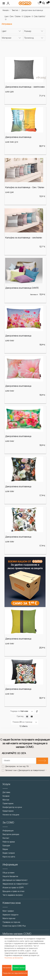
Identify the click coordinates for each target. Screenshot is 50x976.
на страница (27, 722)
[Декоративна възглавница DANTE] (24, 270)
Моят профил (8, 911)
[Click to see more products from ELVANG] (41, 78)
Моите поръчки (9, 918)
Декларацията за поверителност (31, 770)
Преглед (20, 716)
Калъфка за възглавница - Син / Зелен (24, 187)
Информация (8, 831)
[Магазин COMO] (25, 3)
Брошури (6, 846)
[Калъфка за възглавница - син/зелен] (24, 220)
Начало (6, 10)
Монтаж (6, 800)
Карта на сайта (9, 857)
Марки (5, 849)
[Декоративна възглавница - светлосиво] (24, 69)
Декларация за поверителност (15, 880)
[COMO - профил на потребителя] (9, 3)
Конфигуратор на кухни (12, 807)
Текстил (15, 10)
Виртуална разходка (11, 834)
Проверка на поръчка (11, 922)
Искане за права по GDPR (13, 888)
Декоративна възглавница (18, 137)
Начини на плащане (11, 815)
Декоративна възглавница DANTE (22, 288)
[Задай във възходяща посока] (37, 711)
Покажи (16, 722)
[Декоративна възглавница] (24, 120)
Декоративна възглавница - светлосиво (25, 87)
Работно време (9, 842)
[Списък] (31, 716)
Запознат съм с (25, 770)
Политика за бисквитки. (13, 958)
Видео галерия (9, 853)
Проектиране (8, 804)
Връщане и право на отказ (13, 891)
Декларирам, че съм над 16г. (17, 766)
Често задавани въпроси (13, 895)
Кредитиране (8, 811)
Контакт (6, 838)
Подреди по (15, 711)
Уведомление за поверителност (15, 884)
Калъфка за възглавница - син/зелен (23, 238)
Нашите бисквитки (10, 876)
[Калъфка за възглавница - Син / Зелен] (24, 170)
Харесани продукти (10, 915)
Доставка (6, 792)
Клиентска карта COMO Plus (14, 926)
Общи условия (8, 873)
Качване (6, 796)
